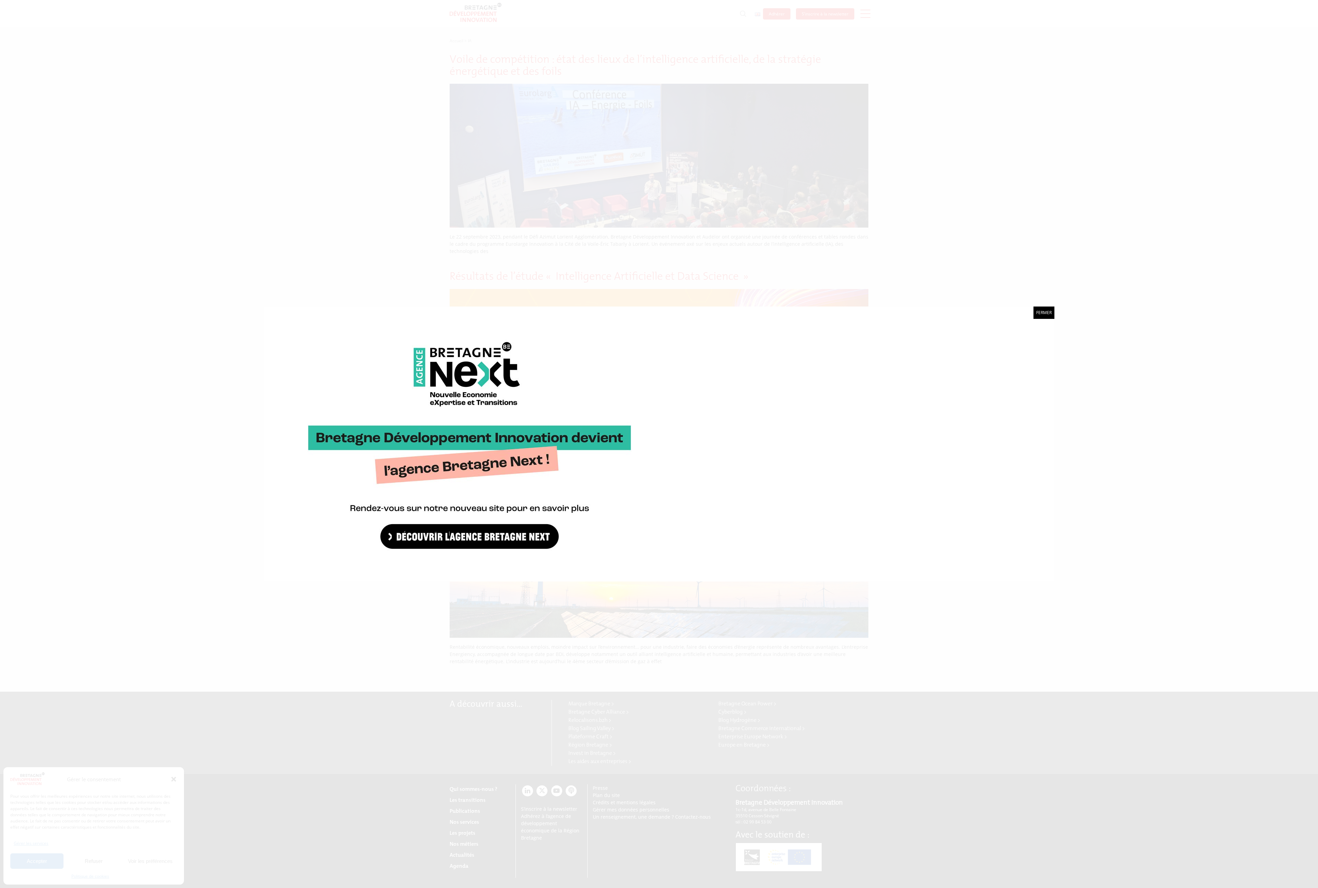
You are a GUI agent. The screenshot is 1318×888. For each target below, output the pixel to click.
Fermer (1044, 312)
